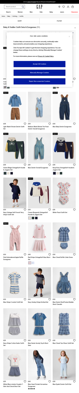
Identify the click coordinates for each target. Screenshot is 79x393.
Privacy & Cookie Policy (46, 56)
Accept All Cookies (39, 64)
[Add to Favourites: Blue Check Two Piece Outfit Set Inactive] (74, 340)
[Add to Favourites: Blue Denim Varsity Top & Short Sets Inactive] (50, 340)
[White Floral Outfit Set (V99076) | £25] (64, 193)
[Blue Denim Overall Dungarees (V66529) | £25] (39, 148)
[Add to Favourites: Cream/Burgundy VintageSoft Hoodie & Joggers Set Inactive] (50, 210)
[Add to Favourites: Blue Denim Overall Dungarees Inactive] (50, 165)
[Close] (69, 36)
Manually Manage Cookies (39, 72)
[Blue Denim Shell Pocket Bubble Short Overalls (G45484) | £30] (64, 282)
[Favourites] (63, 7)
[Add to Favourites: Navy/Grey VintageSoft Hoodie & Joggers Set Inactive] (74, 165)
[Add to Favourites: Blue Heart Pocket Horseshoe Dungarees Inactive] (50, 381)
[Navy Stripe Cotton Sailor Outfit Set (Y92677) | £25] (14, 323)
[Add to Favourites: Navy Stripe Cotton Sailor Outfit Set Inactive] (25, 340)
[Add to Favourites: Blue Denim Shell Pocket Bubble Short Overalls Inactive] (74, 299)
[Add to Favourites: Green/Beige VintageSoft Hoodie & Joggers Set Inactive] (25, 165)
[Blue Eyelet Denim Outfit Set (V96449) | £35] (64, 364)
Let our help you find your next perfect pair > (39, 2)
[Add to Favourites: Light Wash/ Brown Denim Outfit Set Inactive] (25, 124)
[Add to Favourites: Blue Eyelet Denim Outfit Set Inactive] (74, 381)
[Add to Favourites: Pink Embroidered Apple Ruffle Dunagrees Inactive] (25, 254)
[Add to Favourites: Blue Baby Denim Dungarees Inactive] (74, 124)
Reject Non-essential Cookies (39, 81)
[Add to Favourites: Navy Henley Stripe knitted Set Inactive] (50, 299)
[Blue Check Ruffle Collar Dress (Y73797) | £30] (64, 237)
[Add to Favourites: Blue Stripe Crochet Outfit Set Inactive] (25, 299)
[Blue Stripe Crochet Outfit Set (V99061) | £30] (14, 282)
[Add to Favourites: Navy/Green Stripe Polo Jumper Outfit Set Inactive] (74, 79)
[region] (39, 59)
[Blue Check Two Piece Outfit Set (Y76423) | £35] (64, 323)
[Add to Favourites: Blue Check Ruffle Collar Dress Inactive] (74, 254)
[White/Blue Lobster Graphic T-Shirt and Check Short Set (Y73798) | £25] (14, 364)
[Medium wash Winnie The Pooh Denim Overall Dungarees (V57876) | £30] (39, 107)
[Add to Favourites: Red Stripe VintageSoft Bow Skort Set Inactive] (50, 254)
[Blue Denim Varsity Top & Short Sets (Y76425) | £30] (39, 323)
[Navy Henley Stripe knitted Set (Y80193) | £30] (39, 282)
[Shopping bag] (72, 7)
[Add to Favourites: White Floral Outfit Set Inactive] (74, 210)
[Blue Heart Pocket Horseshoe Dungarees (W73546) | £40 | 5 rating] (39, 389)
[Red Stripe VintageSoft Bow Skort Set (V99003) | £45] (39, 237)
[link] (68, 7)
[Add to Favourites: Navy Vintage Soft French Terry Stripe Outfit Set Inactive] (25, 210)
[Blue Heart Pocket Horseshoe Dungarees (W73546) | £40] (39, 364)
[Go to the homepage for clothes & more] (39, 7)
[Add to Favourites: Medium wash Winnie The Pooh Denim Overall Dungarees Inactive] (50, 124)
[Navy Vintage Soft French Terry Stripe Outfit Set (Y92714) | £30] (14, 193)
